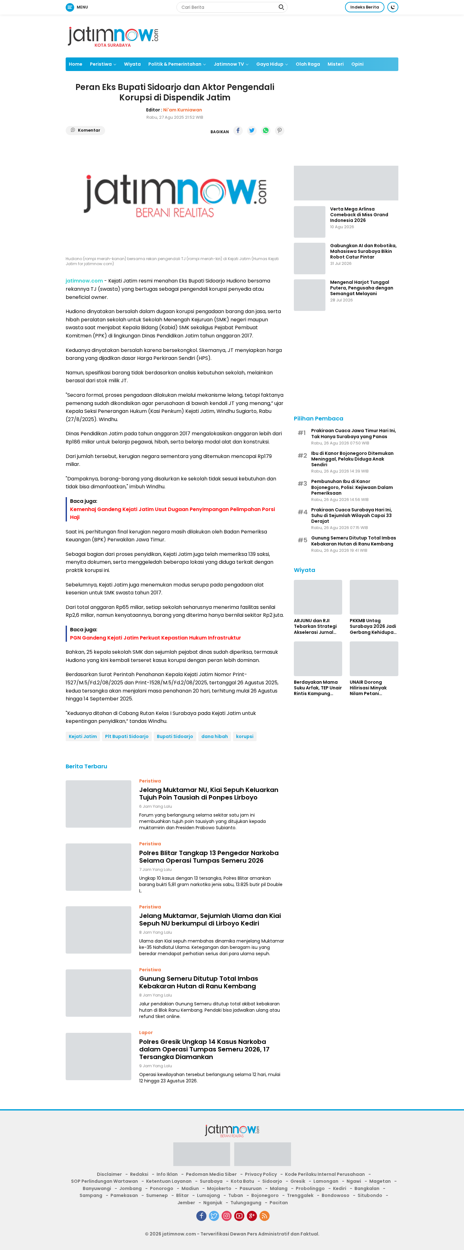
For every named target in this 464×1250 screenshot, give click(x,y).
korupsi (244, 736)
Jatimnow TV (229, 64)
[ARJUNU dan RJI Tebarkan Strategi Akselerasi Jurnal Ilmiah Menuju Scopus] (318, 597)
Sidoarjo (272, 1181)
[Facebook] (201, 1216)
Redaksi (139, 1174)
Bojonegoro (265, 1195)
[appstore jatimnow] (262, 1156)
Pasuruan (251, 1188)
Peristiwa (101, 64)
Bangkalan (366, 1188)
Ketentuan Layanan (169, 1181)
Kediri (339, 1188)
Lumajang (208, 1195)
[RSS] (264, 1216)
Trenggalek (300, 1195)
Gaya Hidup (269, 64)
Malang (279, 1188)
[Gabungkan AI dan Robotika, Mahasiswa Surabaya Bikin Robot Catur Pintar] (309, 258)
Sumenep (157, 1195)
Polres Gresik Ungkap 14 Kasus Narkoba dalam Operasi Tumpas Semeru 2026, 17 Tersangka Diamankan (204, 1049)
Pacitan (279, 1202)
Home (75, 64)
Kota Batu (242, 1181)
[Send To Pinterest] (279, 130)
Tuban (235, 1195)
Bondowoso (335, 1195)
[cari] (281, 8)
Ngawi (354, 1181)
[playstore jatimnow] (201, 1156)
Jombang (130, 1188)
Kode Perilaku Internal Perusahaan (325, 1174)
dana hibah (214, 736)
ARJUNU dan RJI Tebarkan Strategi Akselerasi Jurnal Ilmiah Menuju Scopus (315, 626)
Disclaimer (109, 1174)
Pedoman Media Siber (211, 1174)
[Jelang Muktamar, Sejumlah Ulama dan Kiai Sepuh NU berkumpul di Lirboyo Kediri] (98, 930)
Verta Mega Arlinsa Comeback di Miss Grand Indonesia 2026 (359, 214)
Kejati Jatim (83, 736)
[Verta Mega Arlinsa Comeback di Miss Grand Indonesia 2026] (309, 222)
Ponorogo (161, 1188)
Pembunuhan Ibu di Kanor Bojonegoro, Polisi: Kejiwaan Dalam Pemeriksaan (352, 487)
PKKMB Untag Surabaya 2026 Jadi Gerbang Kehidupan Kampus (373, 626)
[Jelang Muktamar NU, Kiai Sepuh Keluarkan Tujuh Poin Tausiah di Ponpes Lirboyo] (98, 804)
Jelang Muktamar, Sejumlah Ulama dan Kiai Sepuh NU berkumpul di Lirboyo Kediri (210, 919)
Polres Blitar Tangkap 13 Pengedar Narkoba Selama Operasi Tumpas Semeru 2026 (209, 856)
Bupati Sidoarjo (175, 736)
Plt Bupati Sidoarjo (127, 736)
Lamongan (325, 1181)
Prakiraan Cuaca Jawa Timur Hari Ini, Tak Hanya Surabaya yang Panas (353, 433)
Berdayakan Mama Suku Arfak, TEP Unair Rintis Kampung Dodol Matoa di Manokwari (318, 688)
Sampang (91, 1195)
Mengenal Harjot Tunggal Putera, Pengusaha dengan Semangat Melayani (361, 288)
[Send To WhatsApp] (266, 130)
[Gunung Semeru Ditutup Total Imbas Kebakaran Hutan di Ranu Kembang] (98, 993)
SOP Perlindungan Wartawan (104, 1181)
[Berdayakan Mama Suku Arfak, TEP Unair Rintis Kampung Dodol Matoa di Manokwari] (318, 658)
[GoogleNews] (252, 1216)
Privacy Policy (261, 1174)
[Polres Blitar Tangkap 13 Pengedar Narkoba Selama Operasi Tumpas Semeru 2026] (98, 867)
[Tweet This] (252, 130)
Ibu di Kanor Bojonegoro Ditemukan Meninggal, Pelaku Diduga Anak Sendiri (352, 459)
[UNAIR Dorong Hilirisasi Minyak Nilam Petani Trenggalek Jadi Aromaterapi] (374, 658)
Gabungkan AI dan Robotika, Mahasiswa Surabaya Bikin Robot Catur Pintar (363, 251)
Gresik (297, 1181)
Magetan (380, 1181)
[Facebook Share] (238, 130)
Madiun (190, 1188)
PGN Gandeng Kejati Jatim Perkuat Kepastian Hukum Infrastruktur (155, 637)
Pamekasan (124, 1195)
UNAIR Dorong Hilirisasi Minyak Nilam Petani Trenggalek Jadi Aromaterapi (368, 688)
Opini (357, 64)
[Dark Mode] (392, 7)
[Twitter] (214, 1216)
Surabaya (211, 1181)
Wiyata (132, 64)
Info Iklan (167, 1174)
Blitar (182, 1195)
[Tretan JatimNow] (346, 182)
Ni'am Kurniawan (182, 110)
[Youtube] (239, 1216)
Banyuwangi (97, 1188)
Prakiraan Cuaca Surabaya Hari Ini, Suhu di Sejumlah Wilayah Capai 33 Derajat (351, 515)
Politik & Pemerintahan (174, 64)
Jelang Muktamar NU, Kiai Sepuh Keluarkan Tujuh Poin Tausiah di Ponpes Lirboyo (208, 793)
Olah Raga (308, 64)
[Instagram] (227, 1216)
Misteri (336, 64)
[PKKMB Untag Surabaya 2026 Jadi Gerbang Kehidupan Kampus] (374, 597)
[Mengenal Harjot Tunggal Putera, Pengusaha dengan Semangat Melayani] (309, 295)
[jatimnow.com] (113, 36)
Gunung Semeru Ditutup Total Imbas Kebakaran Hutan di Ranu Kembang (198, 982)
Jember (186, 1202)
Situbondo (370, 1195)
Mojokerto (219, 1188)
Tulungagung (245, 1202)
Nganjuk (212, 1202)
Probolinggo (310, 1188)
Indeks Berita (364, 7)
